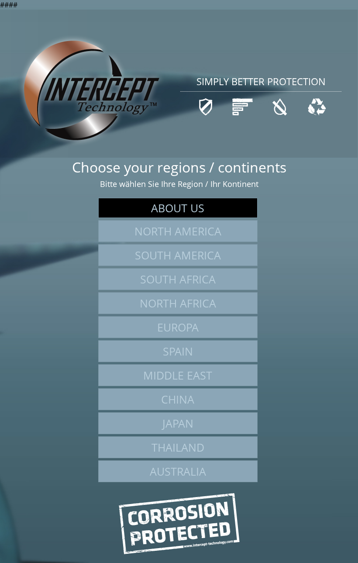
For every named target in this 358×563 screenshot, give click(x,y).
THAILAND (177, 447)
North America (177, 231)
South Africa (178, 279)
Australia (178, 471)
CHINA (177, 399)
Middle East (177, 375)
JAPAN (177, 423)
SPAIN (178, 351)
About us (177, 207)
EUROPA (178, 327)
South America (178, 255)
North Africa (178, 303)
